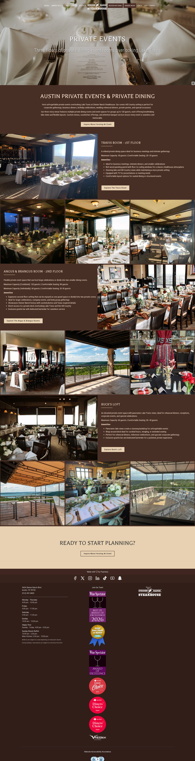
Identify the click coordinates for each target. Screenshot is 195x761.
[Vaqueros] (97, 737)
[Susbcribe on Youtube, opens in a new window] (112, 579)
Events (82, 6)
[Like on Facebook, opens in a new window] (75, 579)
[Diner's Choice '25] (97, 724)
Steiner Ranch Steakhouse (150, 591)
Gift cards (149, 6)
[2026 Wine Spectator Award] (97, 607)
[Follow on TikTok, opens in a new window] (105, 579)
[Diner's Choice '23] (97, 686)
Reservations (115, 6)
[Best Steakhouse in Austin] (97, 636)
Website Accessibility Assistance (97, 752)
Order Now (130, 6)
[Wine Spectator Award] (97, 662)
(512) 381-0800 (28, 593)
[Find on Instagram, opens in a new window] (90, 579)
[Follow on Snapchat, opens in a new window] (120, 579)
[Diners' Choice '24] (97, 705)
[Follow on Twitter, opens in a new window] (83, 579)
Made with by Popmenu (55, 571)
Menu (46, 6)
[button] (57, 5)
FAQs (140, 6)
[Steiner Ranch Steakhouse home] (97, 6)
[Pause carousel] (193, 83)
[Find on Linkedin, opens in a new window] (97, 579)
